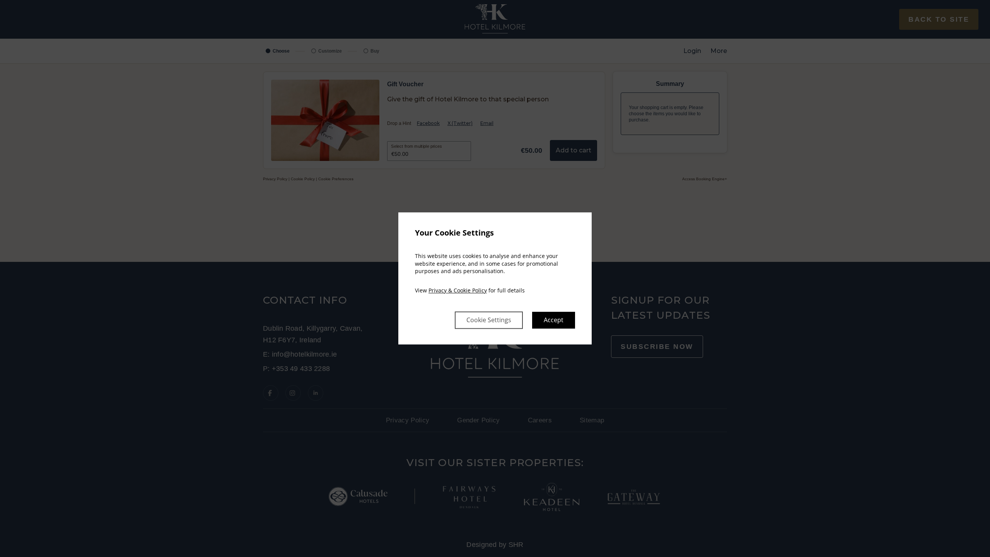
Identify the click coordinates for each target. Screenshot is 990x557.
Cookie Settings (488, 320)
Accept (553, 320)
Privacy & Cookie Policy (457, 290)
